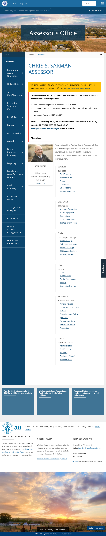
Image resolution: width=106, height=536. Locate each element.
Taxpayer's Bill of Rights (14, 209)
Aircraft (11, 141)
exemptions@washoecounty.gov (45, 128)
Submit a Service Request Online (89, 448)
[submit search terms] (49, 10)
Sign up (75, 461)
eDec (62, 272)
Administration (14, 133)
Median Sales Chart (68, 191)
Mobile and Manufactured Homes (14, 174)
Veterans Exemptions (69, 209)
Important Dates (12, 198)
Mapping (11, 163)
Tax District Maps (67, 247)
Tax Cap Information (68, 223)
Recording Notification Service (78, 88)
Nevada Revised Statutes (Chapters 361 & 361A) (69, 307)
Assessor (9, 61)
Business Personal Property (11, 152)
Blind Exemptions (67, 219)
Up (9, 54)
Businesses (64, 184)
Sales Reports (65, 188)
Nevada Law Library (68, 321)
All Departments (95, 11)
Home (31, 54)
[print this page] (101, 55)
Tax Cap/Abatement (15, 93)
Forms (10, 125)
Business (63, 356)
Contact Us (12, 218)
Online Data (13, 83)
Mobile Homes (66, 177)
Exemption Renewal (68, 286)
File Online (12, 117)
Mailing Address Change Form (14, 229)
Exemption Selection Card (12, 106)
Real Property (11, 187)
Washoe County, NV (14, 3)
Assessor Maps (66, 240)
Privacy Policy (66, 534)
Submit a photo (96, 528)
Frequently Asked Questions (12, 72)
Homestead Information (13, 242)
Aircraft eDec (65, 275)
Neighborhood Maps (68, 244)
